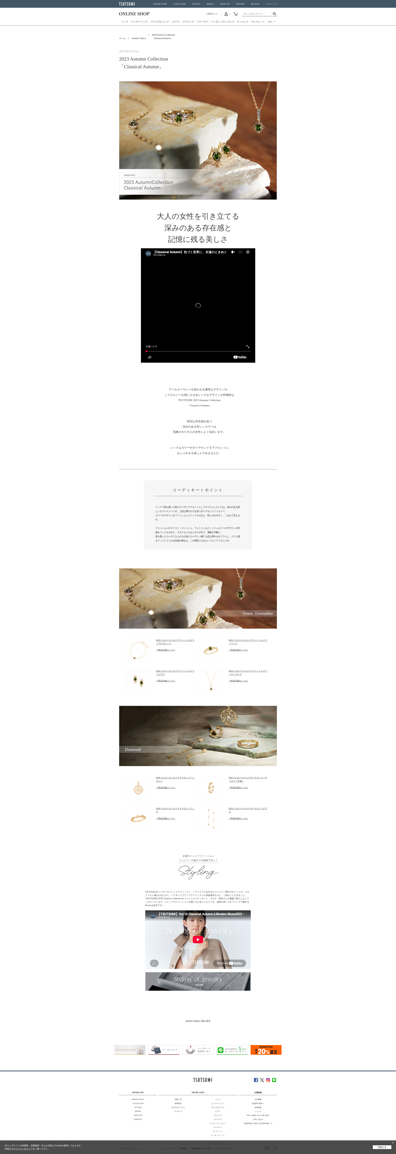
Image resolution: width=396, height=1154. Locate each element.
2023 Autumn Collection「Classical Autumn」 (163, 36)
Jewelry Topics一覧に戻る (198, 1021)
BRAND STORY (160, 4)
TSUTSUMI (127, 4)
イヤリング (188, 21)
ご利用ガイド (212, 14)
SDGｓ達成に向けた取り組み (258, 1115)
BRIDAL (210, 4)
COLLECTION (179, 4)
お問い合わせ (258, 1119)
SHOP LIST (225, 4)
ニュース (258, 1111)
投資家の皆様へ (258, 1103)
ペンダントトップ (217, 1135)
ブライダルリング (159, 21)
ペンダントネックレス (222, 21)
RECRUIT (255, 4)
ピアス (175, 21)
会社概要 (258, 1099)
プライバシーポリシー (22, 1148)
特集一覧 (178, 1099)
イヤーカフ (202, 21)
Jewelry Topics (139, 38)
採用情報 (258, 1107)
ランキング (178, 1111)
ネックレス (243, 21)
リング (124, 21)
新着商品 (178, 1103)
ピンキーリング (139, 21)
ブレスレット (258, 21)
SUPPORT (240, 4)
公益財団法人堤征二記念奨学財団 (256, 1123)
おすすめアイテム (178, 1107)
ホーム (122, 38)
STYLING (196, 4)
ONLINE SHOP (272, 4)
